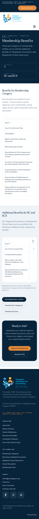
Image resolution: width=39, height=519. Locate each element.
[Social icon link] (5, 495)
